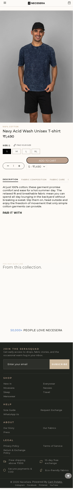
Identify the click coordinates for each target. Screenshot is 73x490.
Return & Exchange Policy (14, 451)
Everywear (49, 383)
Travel (46, 392)
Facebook (32, 485)
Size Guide (9, 410)
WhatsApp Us (11, 414)
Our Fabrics (49, 428)
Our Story (8, 428)
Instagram (20, 485)
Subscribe (59, 364)
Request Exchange (51, 410)
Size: (17, 145)
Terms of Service (52, 446)
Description (10, 179)
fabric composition (34, 179)
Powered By (47, 481)
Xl (35, 151)
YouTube (54, 485)
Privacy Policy (11, 446)
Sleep (6, 392)
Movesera (8, 388)
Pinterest (43, 485)
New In (7, 383)
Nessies (47, 388)
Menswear (9, 396)
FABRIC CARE (57, 179)
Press (6, 432)
